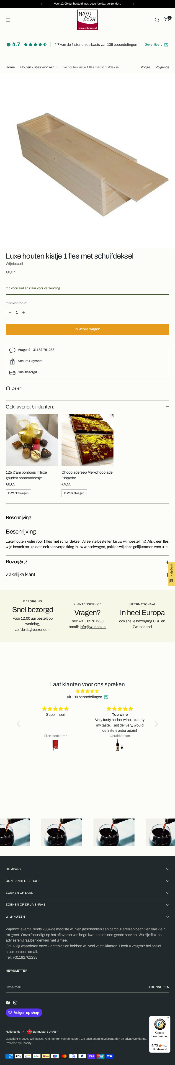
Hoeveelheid (16, 303)
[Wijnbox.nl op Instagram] (15, 1003)
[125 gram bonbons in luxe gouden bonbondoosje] (32, 440)
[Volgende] (133, 4)
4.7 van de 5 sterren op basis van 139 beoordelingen (95, 44)
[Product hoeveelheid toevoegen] (24, 312)
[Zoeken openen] (157, 20)
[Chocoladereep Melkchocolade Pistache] (87, 440)
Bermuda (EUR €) (44, 1031)
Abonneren (159, 987)
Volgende (162, 67)
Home (10, 67)
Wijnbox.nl (14, 264)
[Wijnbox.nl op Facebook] (8, 1003)
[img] (87, 691)
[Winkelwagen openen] (8, 20)
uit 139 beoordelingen (84, 697)
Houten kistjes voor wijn (37, 67)
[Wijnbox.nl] (87, 20)
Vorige (145, 67)
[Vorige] (42, 4)
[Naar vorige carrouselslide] (155, 794)
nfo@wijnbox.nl (93, 627)
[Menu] (167, 1018)
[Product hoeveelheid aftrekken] (10, 312)
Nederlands (13, 1031)
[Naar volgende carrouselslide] (165, 794)
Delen (16, 388)
